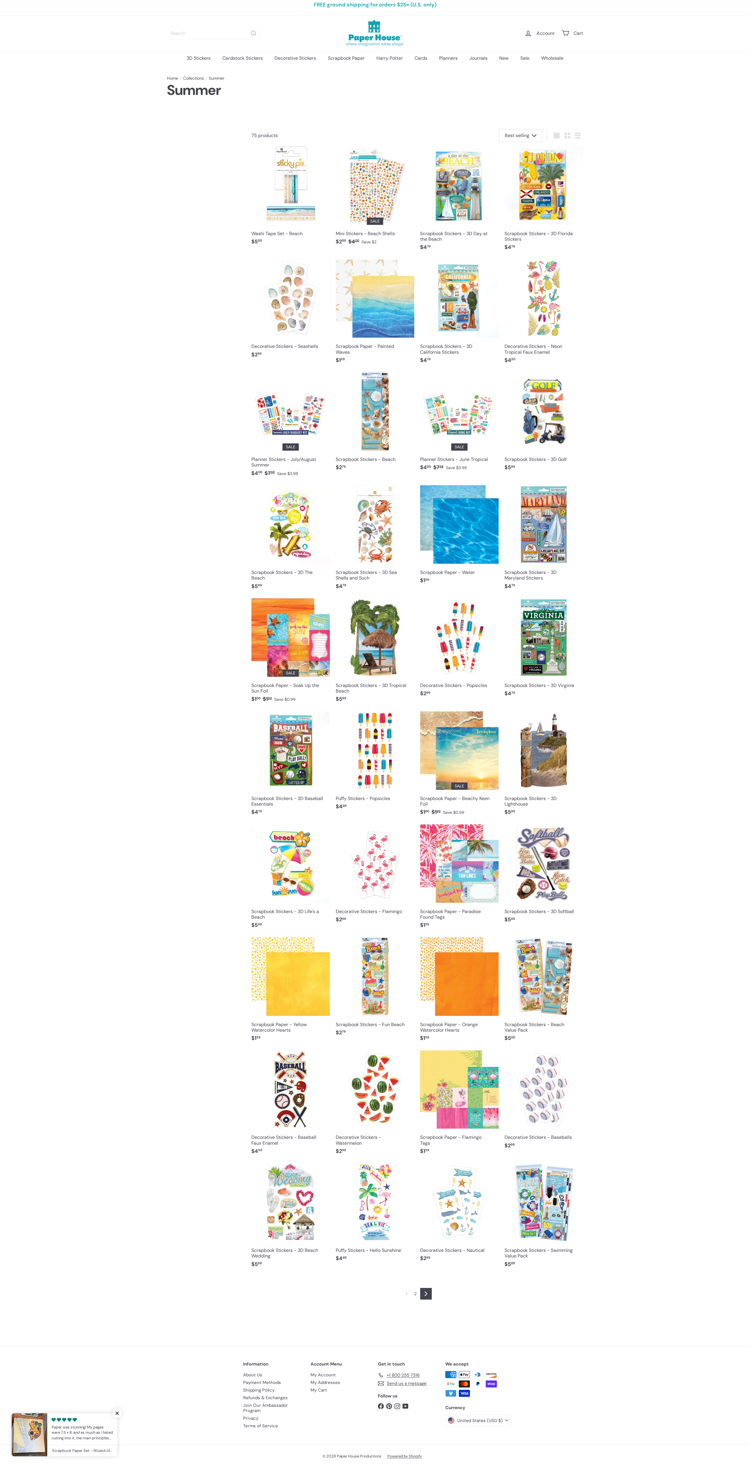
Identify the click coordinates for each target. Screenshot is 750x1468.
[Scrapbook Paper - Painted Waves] (375, 314)
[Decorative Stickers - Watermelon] (375, 1105)
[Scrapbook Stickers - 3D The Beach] (290, 540)
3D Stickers (199, 58)
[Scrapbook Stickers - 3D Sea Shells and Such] (375, 540)
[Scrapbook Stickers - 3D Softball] (543, 876)
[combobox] (214, 33)
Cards (421, 58)
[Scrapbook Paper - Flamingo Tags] (459, 1105)
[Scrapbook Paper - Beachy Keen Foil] (459, 766)
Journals (478, 58)
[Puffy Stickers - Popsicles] (375, 763)
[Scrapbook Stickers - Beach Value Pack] (543, 992)
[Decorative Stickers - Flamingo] (375, 876)
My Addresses (325, 1382)
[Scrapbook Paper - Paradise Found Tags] (459, 879)
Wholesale (552, 58)
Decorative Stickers (295, 58)
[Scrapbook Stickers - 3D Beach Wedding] (290, 1218)
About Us (252, 1375)
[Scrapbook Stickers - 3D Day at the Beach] (459, 201)
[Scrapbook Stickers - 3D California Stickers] (459, 314)
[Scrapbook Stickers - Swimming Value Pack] (543, 1218)
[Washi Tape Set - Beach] (290, 198)
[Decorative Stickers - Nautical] (459, 1215)
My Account (323, 1375)
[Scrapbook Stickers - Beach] (375, 424)
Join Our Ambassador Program (265, 1408)
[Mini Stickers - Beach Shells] (375, 198)
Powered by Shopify (404, 1456)
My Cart (319, 1390)
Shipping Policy (259, 1390)
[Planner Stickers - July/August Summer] (290, 427)
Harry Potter (389, 58)
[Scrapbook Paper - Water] (459, 537)
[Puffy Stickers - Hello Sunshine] (375, 1215)
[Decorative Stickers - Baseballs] (543, 1102)
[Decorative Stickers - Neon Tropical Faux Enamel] (543, 314)
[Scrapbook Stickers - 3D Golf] (543, 424)
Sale (524, 58)
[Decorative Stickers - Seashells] (290, 311)
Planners (448, 58)
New (504, 58)
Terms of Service (260, 1426)
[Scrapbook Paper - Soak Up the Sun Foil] (290, 653)
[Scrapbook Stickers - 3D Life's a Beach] (290, 879)
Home (172, 78)
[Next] (426, 1294)
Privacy (250, 1418)
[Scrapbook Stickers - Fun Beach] (375, 989)
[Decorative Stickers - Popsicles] (459, 650)
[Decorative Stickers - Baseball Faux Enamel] (290, 1105)
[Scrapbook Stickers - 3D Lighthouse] (543, 766)
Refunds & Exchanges (265, 1398)
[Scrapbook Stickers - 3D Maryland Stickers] (543, 540)
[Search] (254, 33)
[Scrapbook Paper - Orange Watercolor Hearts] (459, 992)
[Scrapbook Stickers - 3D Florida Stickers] (543, 201)
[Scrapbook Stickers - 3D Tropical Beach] (375, 653)
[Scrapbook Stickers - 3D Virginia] (543, 650)
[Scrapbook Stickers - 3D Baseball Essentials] (290, 766)
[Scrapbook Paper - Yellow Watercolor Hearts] (290, 992)
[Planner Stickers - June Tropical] (459, 424)
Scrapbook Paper (346, 58)
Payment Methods (262, 1382)
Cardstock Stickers (242, 58)
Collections (193, 78)
